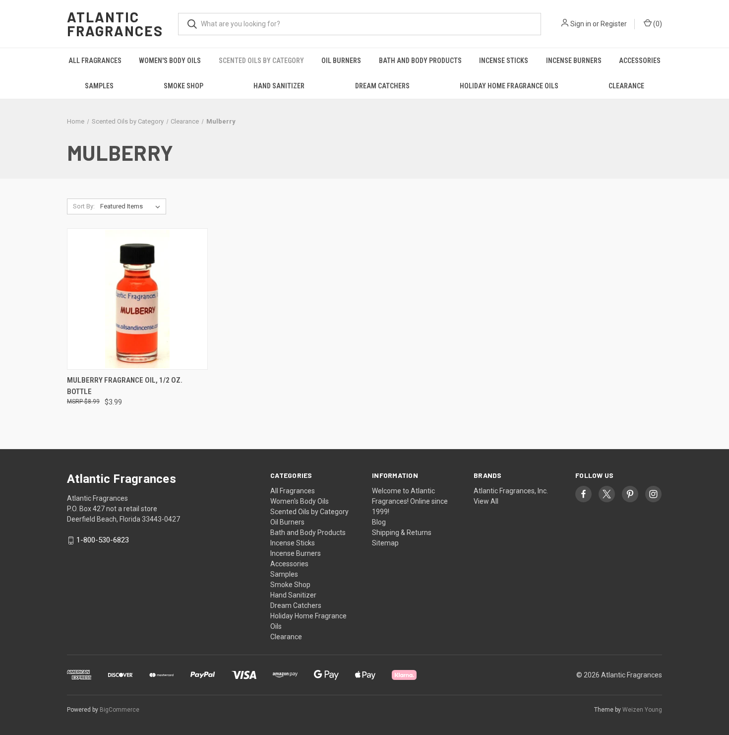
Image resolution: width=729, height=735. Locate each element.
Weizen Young (642, 709)
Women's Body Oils (170, 61)
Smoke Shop (183, 86)
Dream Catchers (382, 86)
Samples (99, 86)
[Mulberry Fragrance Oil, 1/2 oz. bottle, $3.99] (137, 299)
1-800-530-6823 (102, 540)
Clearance (626, 86)
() (657, 24)
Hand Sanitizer (278, 86)
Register (614, 24)
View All (486, 501)
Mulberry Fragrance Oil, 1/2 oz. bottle (124, 386)
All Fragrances (95, 61)
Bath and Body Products (420, 61)
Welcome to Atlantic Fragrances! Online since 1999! (410, 501)
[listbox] (132, 206)
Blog (379, 522)
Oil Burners (341, 61)
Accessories (640, 61)
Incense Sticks (503, 61)
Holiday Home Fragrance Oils (509, 86)
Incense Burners (574, 61)
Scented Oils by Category (261, 61)
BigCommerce (119, 709)
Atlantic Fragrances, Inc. (511, 491)
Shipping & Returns (401, 532)
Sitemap (385, 543)
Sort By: (84, 206)
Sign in (580, 24)
